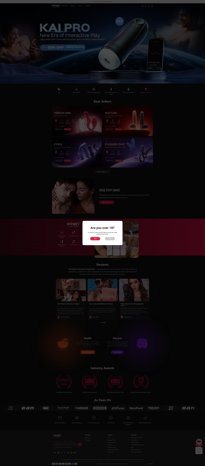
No (110, 238)
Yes (95, 238)
